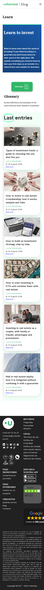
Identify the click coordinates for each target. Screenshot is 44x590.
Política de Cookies (31, 446)
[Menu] (40, 4)
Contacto (7, 508)
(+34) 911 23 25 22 (11, 433)
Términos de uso (31, 437)
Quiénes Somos (10, 502)
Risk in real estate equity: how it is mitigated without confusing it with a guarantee (22, 380)
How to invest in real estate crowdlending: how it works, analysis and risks (21, 199)
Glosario (27, 428)
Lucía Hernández (13, 161)
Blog (5, 505)
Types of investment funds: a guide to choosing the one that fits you (22, 154)
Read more (9, 167)
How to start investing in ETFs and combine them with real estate (22, 286)
